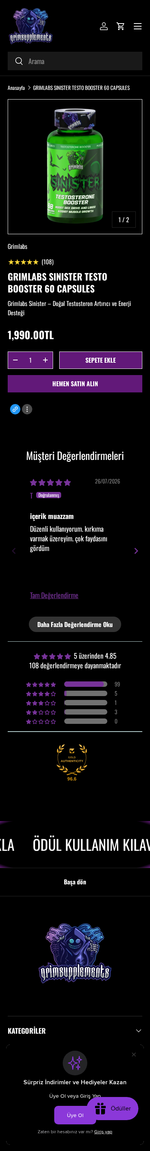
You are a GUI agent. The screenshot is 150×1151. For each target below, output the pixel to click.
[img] (50, 482)
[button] (120, 26)
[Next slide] (136, 550)
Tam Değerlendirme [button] (54, 595)
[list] (75, 167)
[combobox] (75, 61)
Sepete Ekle (100, 360)
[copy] (15, 409)
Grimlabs (17, 246)
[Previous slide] (14, 550)
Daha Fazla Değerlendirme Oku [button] (75, 624)
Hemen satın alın (75, 383)
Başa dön (75, 881)
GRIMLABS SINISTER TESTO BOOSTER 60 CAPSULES (81, 87)
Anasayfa (16, 87)
